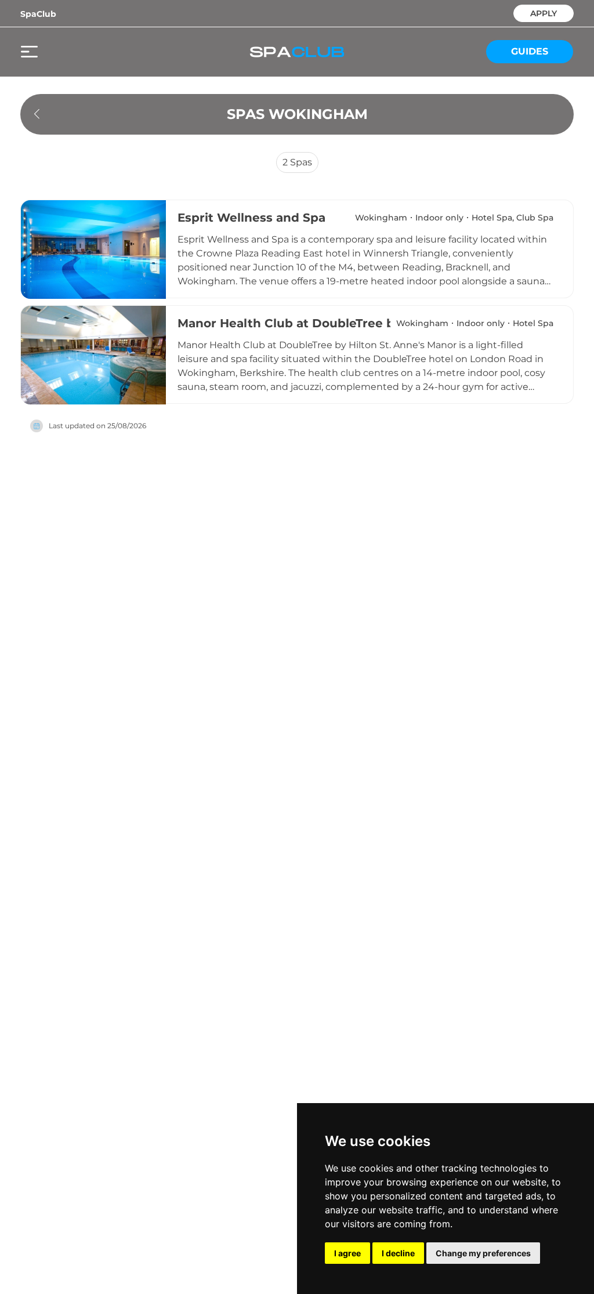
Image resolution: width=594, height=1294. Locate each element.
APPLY (543, 12)
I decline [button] (398, 1253)
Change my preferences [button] (483, 1253)
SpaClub (38, 14)
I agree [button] (347, 1253)
